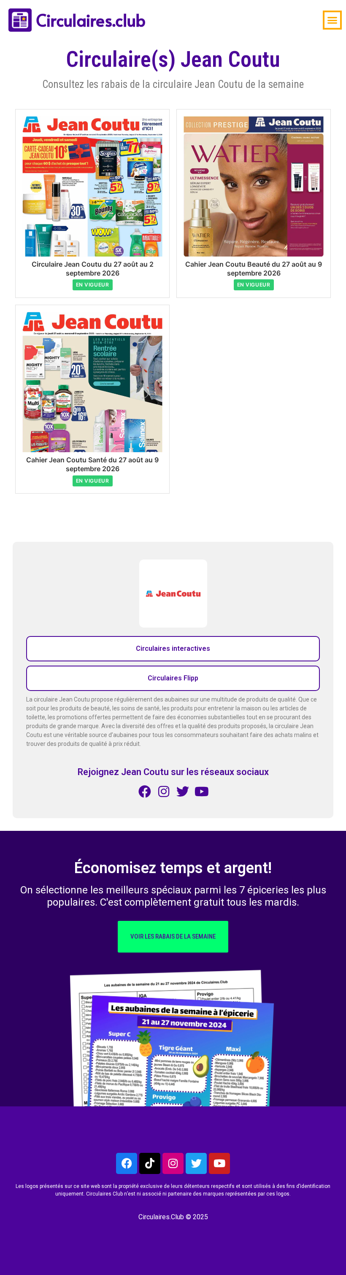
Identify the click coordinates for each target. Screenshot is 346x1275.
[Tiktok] (149, 1163)
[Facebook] (126, 1163)
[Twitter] (196, 1163)
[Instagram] (173, 1163)
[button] (332, 20)
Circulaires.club (91, 19)
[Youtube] (219, 1163)
